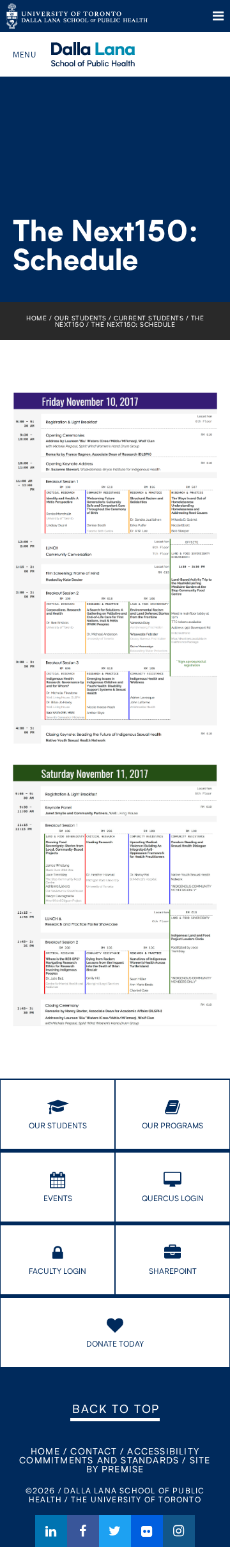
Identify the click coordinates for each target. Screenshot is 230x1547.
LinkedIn (51, 1531)
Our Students (80, 318)
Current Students (148, 318)
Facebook (83, 1531)
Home (36, 318)
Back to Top (116, 1408)
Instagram (179, 1531)
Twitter (115, 1531)
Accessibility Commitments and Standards (109, 1455)
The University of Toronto (77, 16)
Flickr (147, 1531)
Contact (93, 1451)
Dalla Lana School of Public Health (110, 54)
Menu (218, 16)
